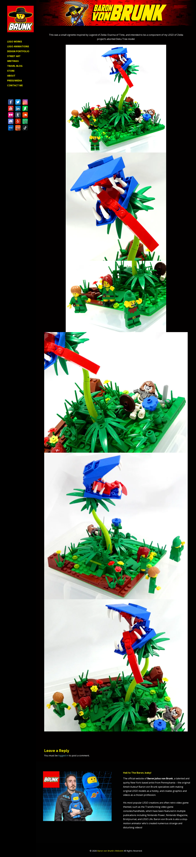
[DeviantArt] (25, 108)
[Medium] (25, 121)
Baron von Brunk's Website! (110, 850)
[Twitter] (18, 102)
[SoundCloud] (25, 115)
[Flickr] (11, 115)
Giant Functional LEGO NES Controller (160, 738)
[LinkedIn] (18, 108)
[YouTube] (11, 108)
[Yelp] (18, 121)
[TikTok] (25, 128)
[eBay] (11, 128)
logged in (63, 755)
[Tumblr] (18, 115)
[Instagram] (25, 102)
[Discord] (11, 121)
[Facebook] (11, 102)
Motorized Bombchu (60, 738)
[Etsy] (18, 128)
